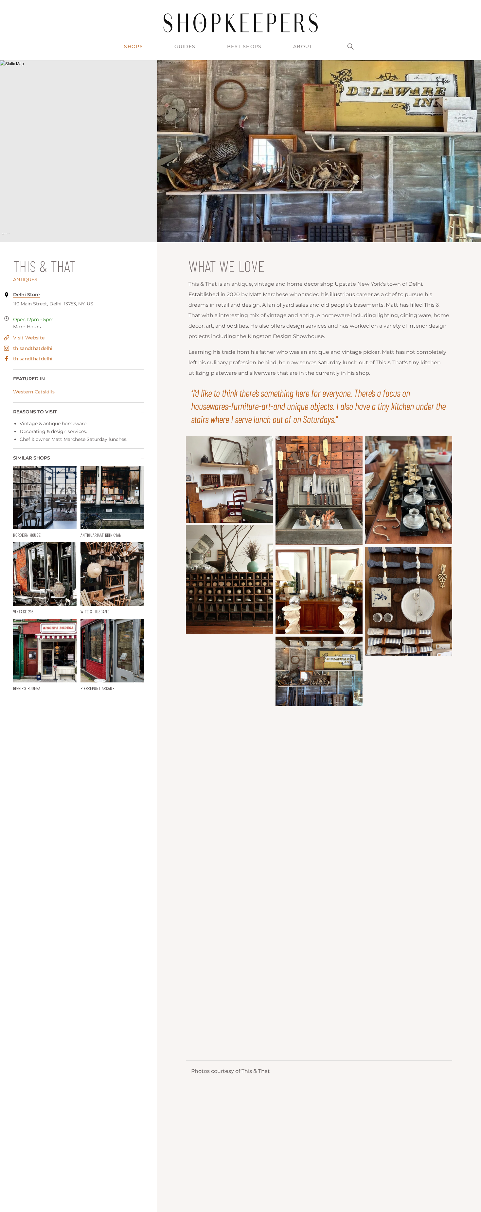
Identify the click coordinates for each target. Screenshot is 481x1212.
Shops (133, 46)
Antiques (25, 279)
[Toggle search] (350, 46)
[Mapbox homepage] (5, 236)
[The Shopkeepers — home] (240, 23)
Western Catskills (34, 392)
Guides (184, 46)
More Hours (27, 327)
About (302, 46)
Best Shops (244, 46)
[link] (45, 502)
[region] (78, 151)
